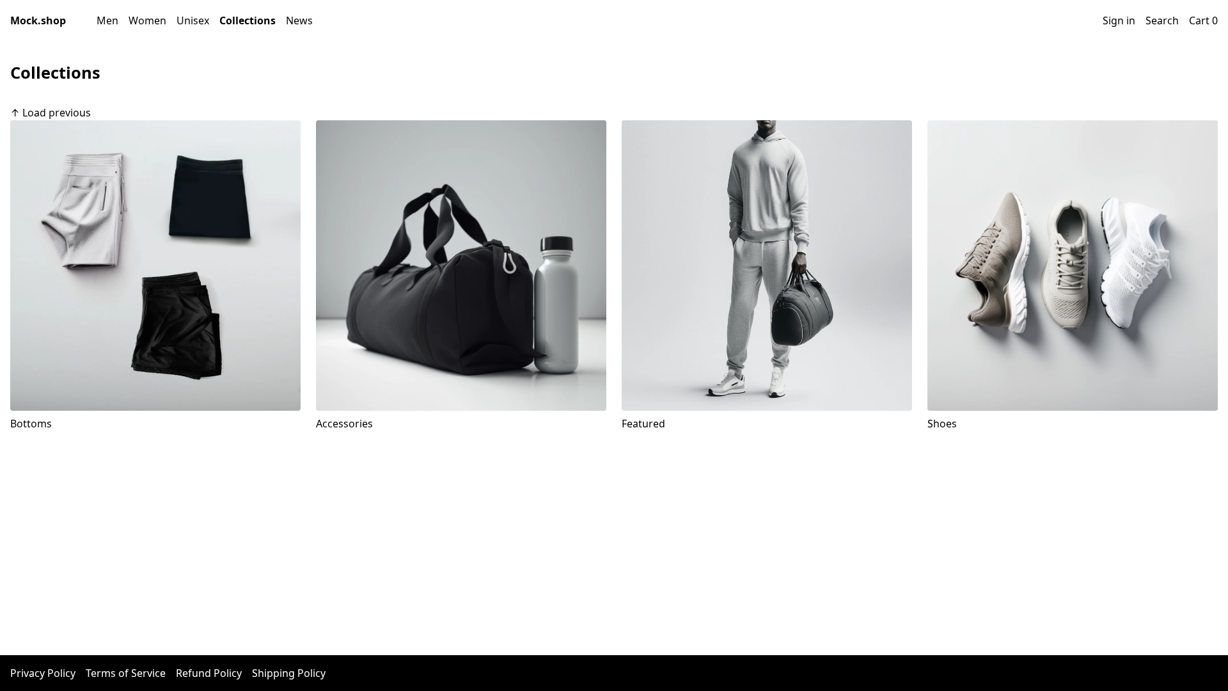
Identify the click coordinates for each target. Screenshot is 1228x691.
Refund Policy (209, 673)
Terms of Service (126, 673)
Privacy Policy (42, 673)
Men (107, 20)
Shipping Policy (289, 673)
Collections (247, 20)
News (299, 20)
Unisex (193, 20)
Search (1162, 20)
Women (147, 20)
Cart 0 (1203, 20)
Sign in (1119, 20)
